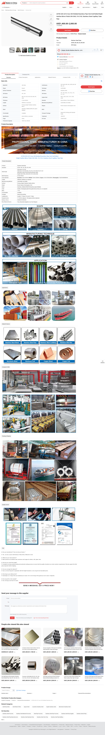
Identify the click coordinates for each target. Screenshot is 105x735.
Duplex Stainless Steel (51, 706)
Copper (54, 693)
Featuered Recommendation (84, 693)
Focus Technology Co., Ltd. (43, 729)
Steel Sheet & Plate (17, 706)
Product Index (77, 724)
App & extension (86, 7)
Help (78, 7)
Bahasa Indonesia (92, 726)
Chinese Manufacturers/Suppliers (35, 724)
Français (34, 726)
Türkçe (80, 726)
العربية (60, 726)
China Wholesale (46, 724)
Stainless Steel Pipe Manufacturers (10, 717)
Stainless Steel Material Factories (23, 713)
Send (12, 617)
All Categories (6, 7)
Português (29, 726)
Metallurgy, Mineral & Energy (10, 10)
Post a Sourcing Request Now (41, 617)
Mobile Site (83, 724)
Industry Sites (61, 724)
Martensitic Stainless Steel (64, 706)
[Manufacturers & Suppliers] (9, 2)
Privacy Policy (73, 729)
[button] (73, 77)
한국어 (64, 726)
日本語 (68, 726)
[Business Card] (101, 81)
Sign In (58, 68)
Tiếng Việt (85, 726)
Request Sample (82, 33)
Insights (88, 724)
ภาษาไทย (76, 726)
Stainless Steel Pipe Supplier (67, 713)
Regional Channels (69, 724)
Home (2, 10)
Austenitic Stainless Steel (37, 706)
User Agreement (60, 729)
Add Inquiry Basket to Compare (28, 55)
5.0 (86, 77)
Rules (102, 7)
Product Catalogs (22, 690)
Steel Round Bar (6, 706)
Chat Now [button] (93, 30)
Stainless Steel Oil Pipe (81, 713)
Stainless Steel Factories (8, 713)
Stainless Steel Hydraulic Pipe (27, 717)
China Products (25, 724)
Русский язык (39, 726)
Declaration (67, 729)
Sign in (102, 3)
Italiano (45, 726)
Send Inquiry (68, 30)
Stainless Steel (28, 10)
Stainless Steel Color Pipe (42, 717)
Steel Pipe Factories (38, 713)
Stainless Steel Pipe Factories (52, 713)
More (2, 719)
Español (23, 726)
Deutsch (50, 726)
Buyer (71, 7)
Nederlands (55, 726)
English (19, 726)
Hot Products (17, 724)
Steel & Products (21, 10)
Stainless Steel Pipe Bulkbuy (57, 717)
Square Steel (26, 706)
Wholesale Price (54, 724)
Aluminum (29, 693)
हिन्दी (71, 726)
